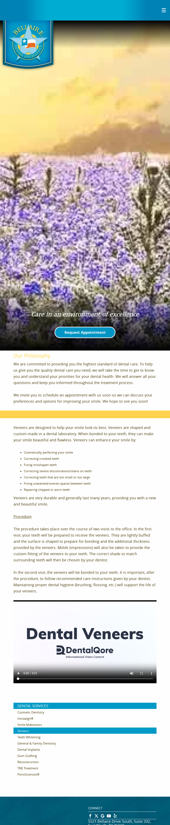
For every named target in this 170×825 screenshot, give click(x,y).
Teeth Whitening (28, 737)
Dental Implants (28, 749)
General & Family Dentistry (36, 743)
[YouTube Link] (109, 817)
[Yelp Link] (115, 817)
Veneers (23, 731)
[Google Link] (103, 817)
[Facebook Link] (90, 817)
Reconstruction (28, 762)
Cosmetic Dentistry (30, 712)
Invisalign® (25, 718)
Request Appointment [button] (85, 332)
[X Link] (96, 817)
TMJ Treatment (27, 768)
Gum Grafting (27, 756)
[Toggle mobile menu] (164, 10)
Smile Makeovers (29, 725)
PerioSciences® (28, 774)
